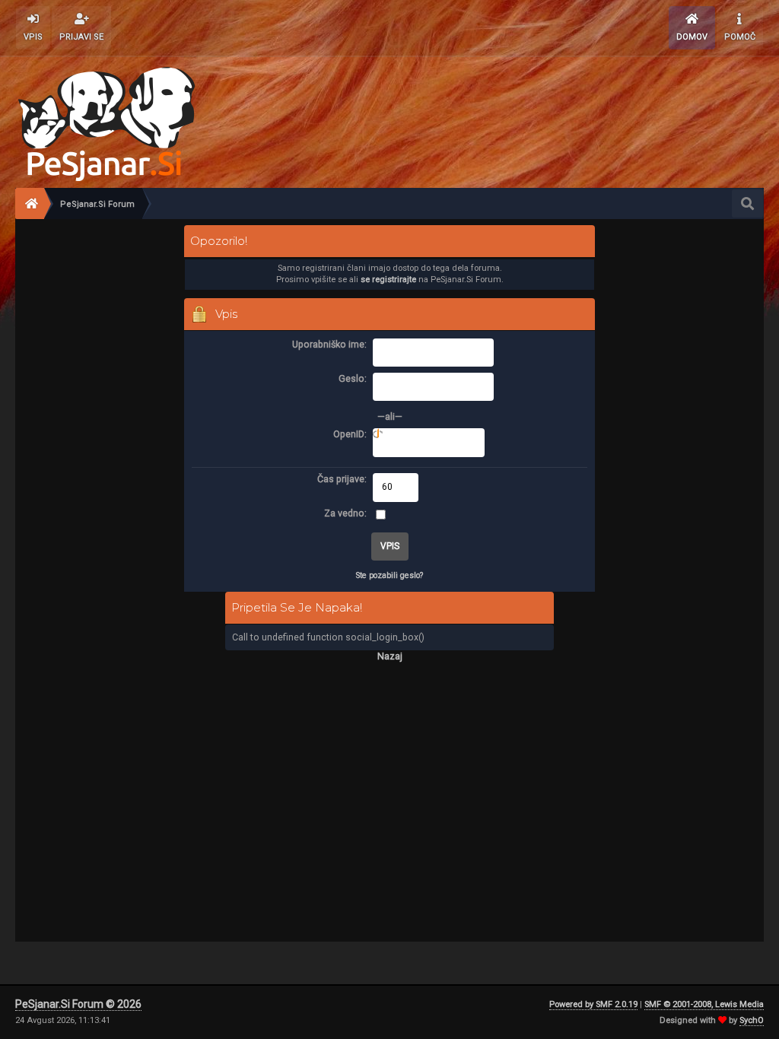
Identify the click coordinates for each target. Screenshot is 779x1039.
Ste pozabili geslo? (389, 575)
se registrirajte (388, 279)
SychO (751, 1020)
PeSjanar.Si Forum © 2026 (78, 1004)
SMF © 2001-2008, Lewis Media (704, 1004)
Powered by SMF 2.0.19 (593, 1004)
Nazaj (389, 656)
